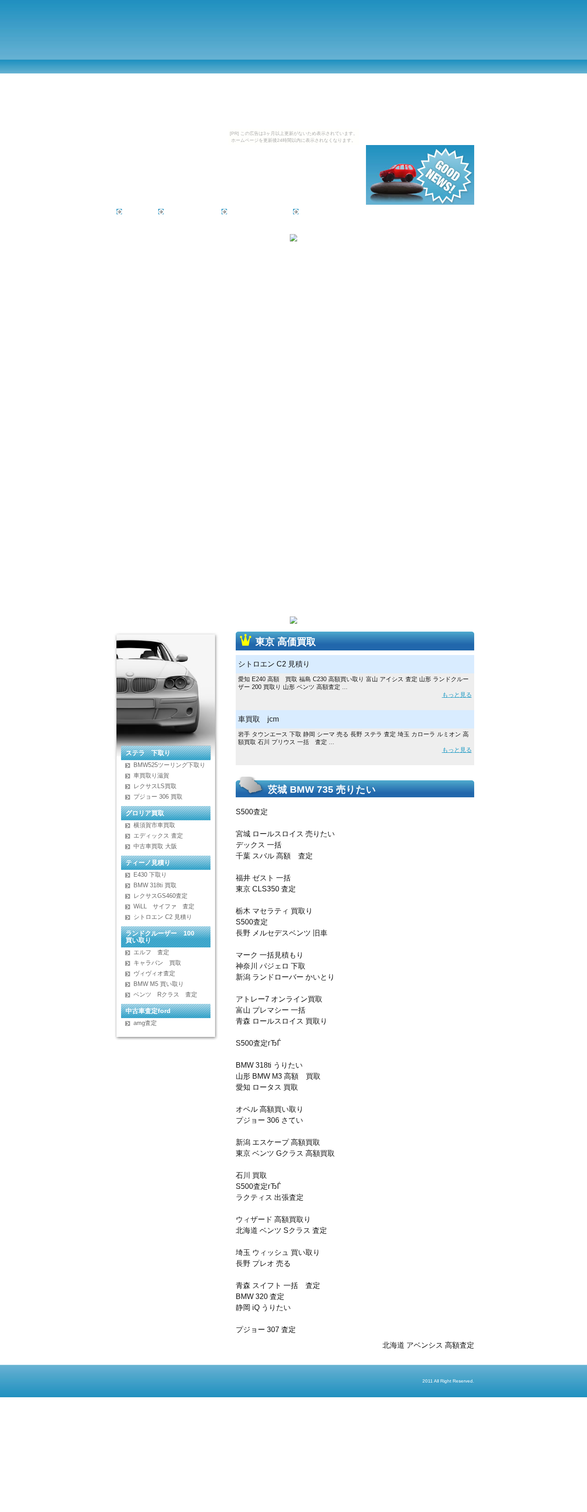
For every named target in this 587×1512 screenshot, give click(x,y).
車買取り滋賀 (151, 775)
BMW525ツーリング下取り (169, 765)
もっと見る (457, 694)
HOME (135, 211)
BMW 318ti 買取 (155, 885)
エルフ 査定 (151, 952)
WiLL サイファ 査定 (163, 906)
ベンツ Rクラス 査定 (165, 994)
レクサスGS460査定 (160, 895)
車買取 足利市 (323, 211)
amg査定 (145, 1022)
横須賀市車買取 (154, 825)
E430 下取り (150, 874)
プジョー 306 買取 (158, 796)
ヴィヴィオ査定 (154, 973)
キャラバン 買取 (157, 962)
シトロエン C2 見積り (162, 916)
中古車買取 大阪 (155, 846)
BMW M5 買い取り (158, 983)
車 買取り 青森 (187, 211)
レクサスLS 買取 (155, 786)
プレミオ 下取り (254, 211)
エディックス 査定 (158, 835)
